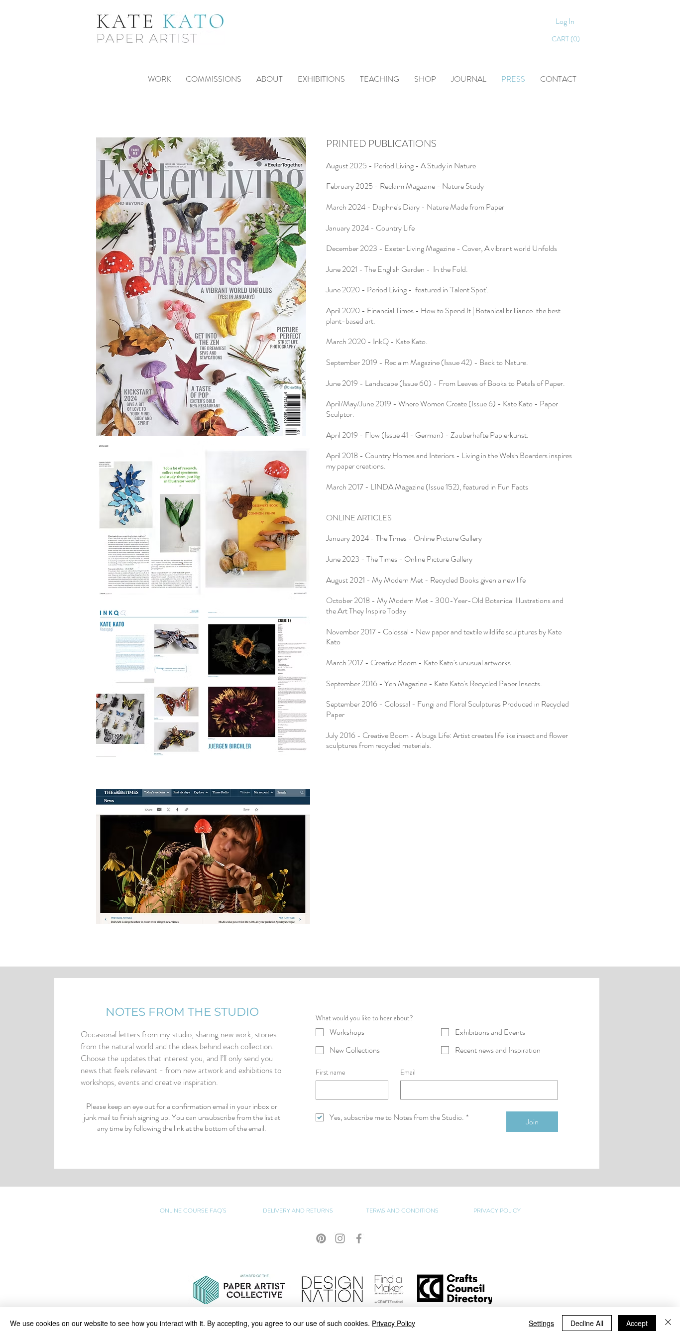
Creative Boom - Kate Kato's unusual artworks (440, 662)
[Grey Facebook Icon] (358, 1238)
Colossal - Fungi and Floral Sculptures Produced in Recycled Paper (447, 709)
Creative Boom (385, 735)
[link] (567, 39)
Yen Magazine (405, 683)
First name (330, 1072)
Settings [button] (541, 1323)
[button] (379, 79)
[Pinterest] (321, 1238)
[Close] (668, 1323)
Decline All (586, 1323)
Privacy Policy (393, 1323)
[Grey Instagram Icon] (340, 1238)
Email (408, 1072)
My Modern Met (397, 580)
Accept (637, 1323)
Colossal (396, 631)
